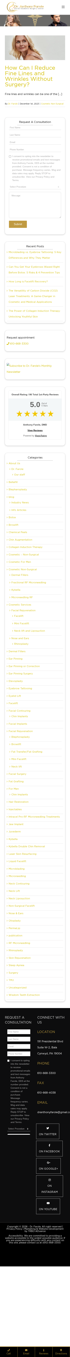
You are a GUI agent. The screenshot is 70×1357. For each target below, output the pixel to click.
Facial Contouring (19, 748)
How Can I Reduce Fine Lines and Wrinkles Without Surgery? (30, 76)
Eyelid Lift (15, 733)
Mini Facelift (21, 661)
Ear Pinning (15, 696)
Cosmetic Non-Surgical (52, 104)
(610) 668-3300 (51, 1280)
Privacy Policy (14, 1266)
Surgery (13, 1010)
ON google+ (48, 1206)
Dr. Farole (13, 104)
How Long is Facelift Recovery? (28, 319)
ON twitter (47, 1172)
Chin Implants (19, 754)
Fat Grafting (16, 819)
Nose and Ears (20, 676)
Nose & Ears (16, 951)
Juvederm (15, 869)
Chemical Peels (18, 569)
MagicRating (41, 473)
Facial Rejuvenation (23, 648)
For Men (14, 826)
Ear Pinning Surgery (21, 711)
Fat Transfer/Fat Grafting (26, 789)
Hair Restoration (18, 839)
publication (15, 973)
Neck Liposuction (19, 936)
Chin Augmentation (20, 577)
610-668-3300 (18, 381)
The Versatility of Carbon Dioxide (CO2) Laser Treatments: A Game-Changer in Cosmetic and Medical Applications (33, 334)
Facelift (18, 653)
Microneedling (17, 913)
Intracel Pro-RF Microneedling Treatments (34, 854)
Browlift (13, 562)
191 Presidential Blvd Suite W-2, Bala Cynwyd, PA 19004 (50, 1085)
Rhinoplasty (21, 681)
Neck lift (16, 804)
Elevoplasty (16, 718)
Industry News (20, 540)
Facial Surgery (17, 811)
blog (11, 534)
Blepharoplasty (18, 527)
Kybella (15, 627)
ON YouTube (48, 1246)
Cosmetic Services (20, 642)
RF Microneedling (19, 980)
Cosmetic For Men (20, 599)
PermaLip (14, 965)
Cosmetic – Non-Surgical (24, 592)
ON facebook (49, 1189)
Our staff (19, 512)
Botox (12, 555)
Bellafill (13, 519)
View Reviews (35, 468)
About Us (14, 501)
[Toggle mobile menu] (63, 7)
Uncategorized (18, 1025)
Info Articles (18, 547)
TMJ (11, 1017)
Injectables (15, 847)
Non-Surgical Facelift (22, 943)
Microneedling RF (22, 635)
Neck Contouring (19, 921)
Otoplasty (15, 958)
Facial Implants (18, 761)
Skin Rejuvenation (20, 995)
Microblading (17, 906)
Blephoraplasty (20, 774)
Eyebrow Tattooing (20, 726)
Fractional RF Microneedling (28, 620)
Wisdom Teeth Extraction (24, 1032)
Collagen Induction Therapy (25, 584)
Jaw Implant (16, 861)
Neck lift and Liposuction (29, 668)
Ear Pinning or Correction (24, 703)
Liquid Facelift (17, 899)
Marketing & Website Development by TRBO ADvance (44, 1267)
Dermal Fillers (19, 612)
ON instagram (49, 1226)
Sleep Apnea (16, 1003)
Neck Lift (14, 928)
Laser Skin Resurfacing (22, 891)
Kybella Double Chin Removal (27, 884)
